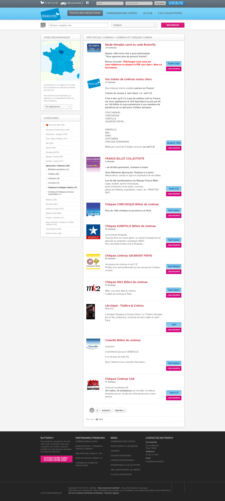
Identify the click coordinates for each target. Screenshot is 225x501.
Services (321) (52, 204)
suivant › (106, 410)
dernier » (120, 410)
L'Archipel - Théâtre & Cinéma (124, 305)
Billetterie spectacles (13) (58, 169)
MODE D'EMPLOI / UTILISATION (124, 446)
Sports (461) (51, 147)
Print (101, 419)
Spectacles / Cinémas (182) (58, 165)
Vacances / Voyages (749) (57, 134)
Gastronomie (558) (54, 213)
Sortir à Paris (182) (54, 233)
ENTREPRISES (127, 460)
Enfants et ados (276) (55, 208)
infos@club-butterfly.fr (73, 2)
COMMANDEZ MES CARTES (123, 441)
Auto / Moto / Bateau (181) (57, 138)
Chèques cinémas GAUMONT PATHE (128, 255)
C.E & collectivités (170, 13)
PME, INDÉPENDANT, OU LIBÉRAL (126, 469)
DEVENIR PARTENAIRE (121, 455)
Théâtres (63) (53, 174)
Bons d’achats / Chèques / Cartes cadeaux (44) (60, 223)
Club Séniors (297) (54, 228)
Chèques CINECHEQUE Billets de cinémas (132, 204)
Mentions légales (112, 493)
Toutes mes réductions (85, 13)
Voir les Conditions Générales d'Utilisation (85, 493)
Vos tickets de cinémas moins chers (128, 79)
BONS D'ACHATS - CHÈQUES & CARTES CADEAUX (89, 447)
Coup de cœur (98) (57, 124)
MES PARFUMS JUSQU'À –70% (89, 453)
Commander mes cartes (121, 13)
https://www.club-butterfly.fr (109, 487)
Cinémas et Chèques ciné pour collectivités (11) (61, 192)
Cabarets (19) (54, 178)
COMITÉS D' (116, 460)
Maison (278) (51, 199)
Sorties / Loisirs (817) (55, 161)
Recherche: (43, 25)
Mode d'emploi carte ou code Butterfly (130, 44)
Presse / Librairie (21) (55, 217)
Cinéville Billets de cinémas (123, 340)
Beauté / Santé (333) (54, 156)
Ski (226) (49, 143)
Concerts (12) (53, 182)
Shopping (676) (52, 152)
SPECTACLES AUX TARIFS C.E (89, 458)
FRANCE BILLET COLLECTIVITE (124, 158)
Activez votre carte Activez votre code (56, 459)
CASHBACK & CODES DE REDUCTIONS (87, 464)
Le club (147, 13)
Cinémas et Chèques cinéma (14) (62, 187)
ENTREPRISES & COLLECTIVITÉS (125, 464)
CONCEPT (115, 450)
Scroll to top (178, 488)
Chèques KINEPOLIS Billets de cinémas (130, 226)
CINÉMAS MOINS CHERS (87, 441)
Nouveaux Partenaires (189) (57, 129)
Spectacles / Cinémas (100, 37)
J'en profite (174, 68)
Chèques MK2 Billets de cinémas (126, 282)
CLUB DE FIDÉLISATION (121, 474)
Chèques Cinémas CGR (120, 379)
